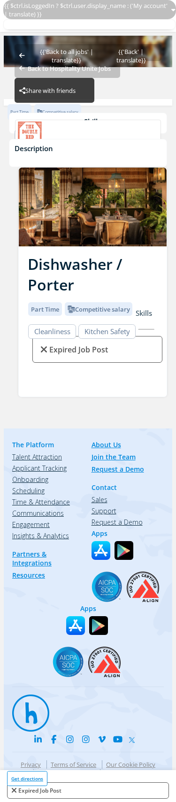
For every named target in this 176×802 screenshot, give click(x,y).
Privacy (31, 764)
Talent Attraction (37, 456)
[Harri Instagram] (70, 739)
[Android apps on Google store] (124, 550)
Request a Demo (118, 469)
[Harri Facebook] (54, 739)
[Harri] (26, 709)
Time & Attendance (41, 501)
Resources (28, 575)
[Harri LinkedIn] (38, 739)
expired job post (39, 790)
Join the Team (114, 456)
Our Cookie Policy (130, 764)
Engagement (31, 524)
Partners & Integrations (32, 558)
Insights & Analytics (40, 535)
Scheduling (28, 490)
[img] (93, 207)
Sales (99, 499)
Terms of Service (73, 764)
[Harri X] (133, 737)
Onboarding (30, 479)
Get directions (27, 778)
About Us (106, 444)
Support (104, 510)
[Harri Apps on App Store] (101, 550)
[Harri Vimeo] (102, 739)
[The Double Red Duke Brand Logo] (87, 135)
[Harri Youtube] (117, 739)
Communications (38, 513)
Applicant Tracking (39, 468)
